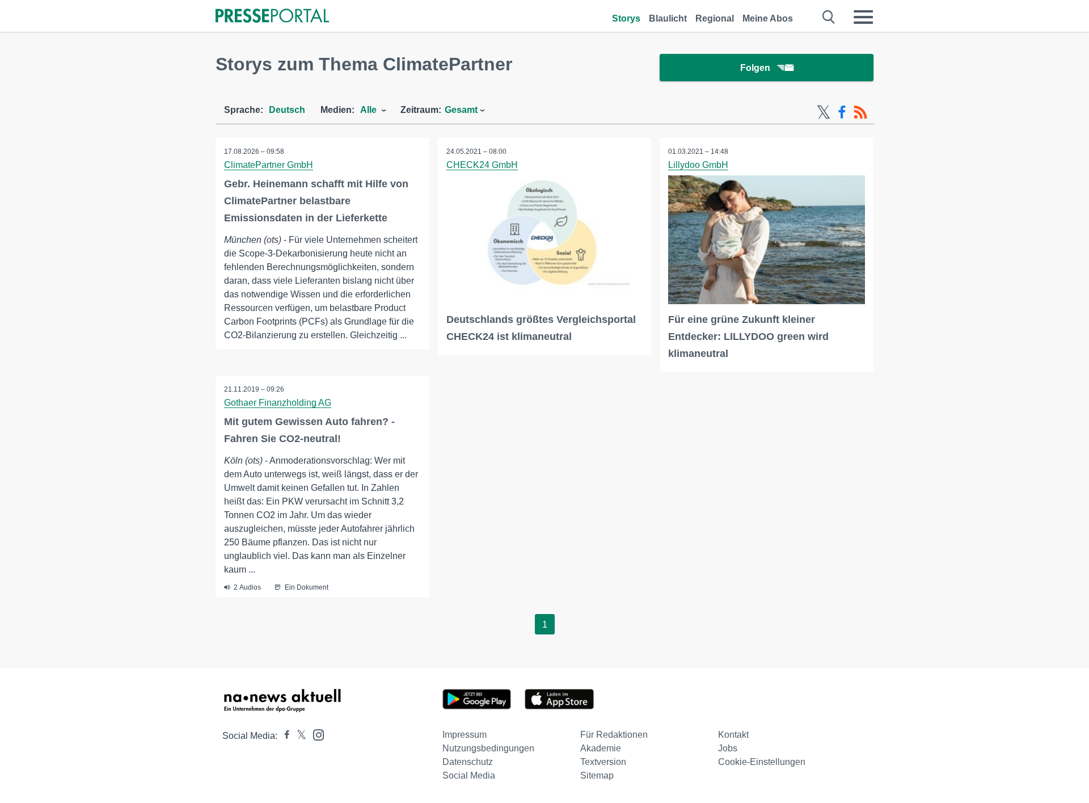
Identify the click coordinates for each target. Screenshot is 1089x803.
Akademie (600, 748)
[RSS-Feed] (860, 112)
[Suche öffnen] (829, 17)
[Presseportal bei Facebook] (283, 736)
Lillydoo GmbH (698, 165)
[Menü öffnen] (863, 17)
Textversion (603, 762)
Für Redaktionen (614, 734)
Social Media (468, 775)
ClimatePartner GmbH (268, 165)
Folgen (755, 68)
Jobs (727, 748)
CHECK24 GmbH (482, 165)
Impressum (464, 734)
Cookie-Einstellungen (761, 762)
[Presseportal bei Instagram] (315, 734)
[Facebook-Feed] (842, 112)
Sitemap (597, 775)
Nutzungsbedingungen (488, 748)
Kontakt (733, 734)
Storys (626, 18)
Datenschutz (467, 762)
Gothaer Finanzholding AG (277, 402)
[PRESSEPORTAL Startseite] (272, 17)
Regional (714, 18)
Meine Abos (767, 18)
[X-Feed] (823, 112)
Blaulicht (668, 18)
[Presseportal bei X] (298, 736)
